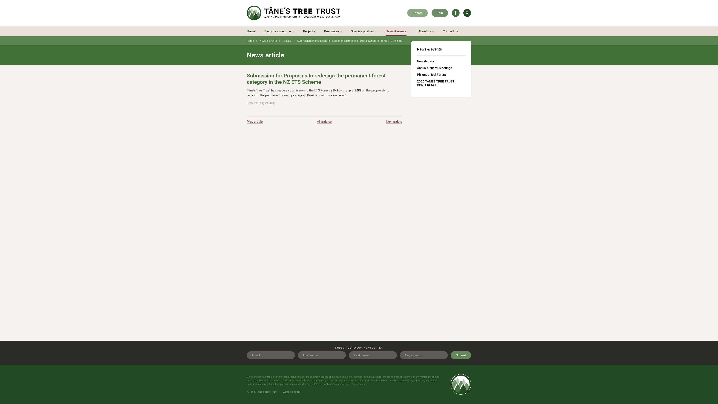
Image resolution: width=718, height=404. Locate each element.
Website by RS (291, 392)
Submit (461, 355)
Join (440, 13)
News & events (268, 40)
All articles (324, 121)
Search (467, 13)
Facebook (456, 13)
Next (394, 121)
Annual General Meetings (434, 68)
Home (250, 40)
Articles (287, 40)
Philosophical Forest (431, 74)
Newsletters (425, 61)
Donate (417, 13)
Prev (255, 121)
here (340, 95)
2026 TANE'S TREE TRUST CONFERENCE (435, 83)
